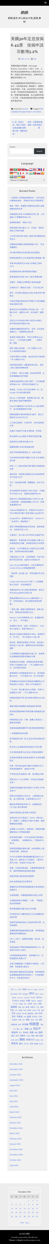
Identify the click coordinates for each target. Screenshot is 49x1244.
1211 (15, 989)
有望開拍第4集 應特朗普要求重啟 (23, 271)
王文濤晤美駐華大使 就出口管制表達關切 (26, 752)
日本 (41, 1013)
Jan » (28, 1222)
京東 (25, 1004)
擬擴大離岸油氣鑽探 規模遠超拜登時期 (25, 706)
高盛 (31, 1044)
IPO (31, 993)
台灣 (16, 1010)
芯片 (20, 1032)
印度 (12, 1010)
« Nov (21, 1222)
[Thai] (15, 176)
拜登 (13, 1013)
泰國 (19, 1020)
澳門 (19, 1025)
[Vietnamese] (23, 176)
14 (24, 1208)
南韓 (41, 1007)
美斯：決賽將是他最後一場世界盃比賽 (35, 125)
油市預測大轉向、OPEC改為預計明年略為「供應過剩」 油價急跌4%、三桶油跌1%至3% (27, 840)
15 (29, 1208)
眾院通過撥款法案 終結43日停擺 (23, 908)
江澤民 (40, 1017)
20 (20, 1212)
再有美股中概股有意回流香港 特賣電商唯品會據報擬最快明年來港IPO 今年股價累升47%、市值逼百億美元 (27, 975)
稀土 (18, 1029)
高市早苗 (26, 1044)
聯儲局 (15, 1032)
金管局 (17, 1040)
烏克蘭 (25, 1024)
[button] (45, 2)
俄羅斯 (14, 1006)
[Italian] (19, 173)
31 (37, 1216)
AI (32, 990)
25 (12, 1216)
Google (25, 994)
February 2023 (16, 1138)
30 (33, 1216)
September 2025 (16, 1080)
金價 (12, 1040)
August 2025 (15, 1085)
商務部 (29, 1010)
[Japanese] (23, 173)
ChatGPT (41, 989)
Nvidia (14, 998)
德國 (42, 1010)
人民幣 (29, 1004)
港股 (36, 1020)
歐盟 (29, 1016)
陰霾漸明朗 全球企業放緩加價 (22, 447)
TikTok (39, 997)
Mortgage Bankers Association (29, 112)
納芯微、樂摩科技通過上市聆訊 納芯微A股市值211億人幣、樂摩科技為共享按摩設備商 (27, 645)
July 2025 (13, 1090)
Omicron (20, 998)
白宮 (14, 1029)
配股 (41, 1035)
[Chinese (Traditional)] (23, 169)
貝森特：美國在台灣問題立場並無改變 (25, 282)
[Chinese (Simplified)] (19, 169)
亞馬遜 (21, 1004)
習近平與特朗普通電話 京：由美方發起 (25, 452)
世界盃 (22, 1001)
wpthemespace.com (32, 1240)
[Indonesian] (15, 173)
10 (37, 1204)
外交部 (34, 1010)
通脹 (32, 1036)
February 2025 (16, 1117)
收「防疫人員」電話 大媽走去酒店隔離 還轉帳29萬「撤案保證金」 (20, 128)
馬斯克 (14, 1043)
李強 (25, 1017)
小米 (38, 1010)
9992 (28, 989)
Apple (36, 990)
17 (37, 1208)
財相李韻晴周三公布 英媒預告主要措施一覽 (27, 258)
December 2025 (16, 1064)
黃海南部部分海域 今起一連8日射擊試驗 (26, 276)
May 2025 (14, 1101)
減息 (28, 1019)
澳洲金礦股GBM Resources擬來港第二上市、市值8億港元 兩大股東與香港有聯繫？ (26, 601)
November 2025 (16, 1069)
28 (24, 1216)
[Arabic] (15, 169)
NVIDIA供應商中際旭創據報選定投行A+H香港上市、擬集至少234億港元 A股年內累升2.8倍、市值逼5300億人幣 (27, 859)
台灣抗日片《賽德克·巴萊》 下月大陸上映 (26, 287)
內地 (23, 1007)
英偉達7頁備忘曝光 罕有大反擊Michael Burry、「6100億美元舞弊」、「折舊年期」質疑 (26, 340)
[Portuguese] (35, 173)
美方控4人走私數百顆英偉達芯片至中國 (26, 747)
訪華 (17, 1036)
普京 (14, 1016)
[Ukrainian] (19, 176)
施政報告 (31, 1013)
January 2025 (15, 1122)
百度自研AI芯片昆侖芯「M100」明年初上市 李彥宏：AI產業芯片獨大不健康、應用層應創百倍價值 (27, 820)
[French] (43, 169)
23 (33, 1212)
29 (29, 1216)
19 (16, 1212)
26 (16, 1216)
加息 (27, 1007)
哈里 (24, 1010)
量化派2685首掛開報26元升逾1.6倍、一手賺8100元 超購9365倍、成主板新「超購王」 (27, 312)
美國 (26, 1028)
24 (37, 1212)
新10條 (24, 1013)
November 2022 (16, 1154)
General (25, 109)
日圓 (36, 1013)
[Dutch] (31, 169)
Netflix (42, 994)
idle (35, 59)
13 (20, 1208)
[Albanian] (12, 169)
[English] (35, 169)
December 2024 (16, 1128)
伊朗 (40, 1004)
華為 (36, 1032)
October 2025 (15, 1074)
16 (33, 1208)
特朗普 (34, 1024)
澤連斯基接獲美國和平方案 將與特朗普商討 (27, 728)
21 (24, 1212)
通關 (36, 1036)
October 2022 (15, 1160)
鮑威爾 (36, 1044)
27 (20, 1216)
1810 (19, 989)
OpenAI (27, 997)
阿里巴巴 (30, 1039)
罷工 (22, 1029)
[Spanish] (43, 173)
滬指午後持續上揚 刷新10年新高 (23, 812)
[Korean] (27, 173)
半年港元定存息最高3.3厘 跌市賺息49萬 (26, 774)
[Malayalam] (31, 173)
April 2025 (14, 1106)
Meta (37, 994)
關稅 (22, 1039)
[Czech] (27, 169)
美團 (31, 1029)
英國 (31, 1032)
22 (29, 1212)
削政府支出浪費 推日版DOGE (21, 441)
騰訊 (21, 1043)
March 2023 (14, 1133)
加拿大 (32, 1007)
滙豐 (40, 1020)
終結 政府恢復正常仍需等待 (21, 881)
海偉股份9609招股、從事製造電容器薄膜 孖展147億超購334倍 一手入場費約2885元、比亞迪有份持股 (27, 665)
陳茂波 (38, 1040)
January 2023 (15, 1144)
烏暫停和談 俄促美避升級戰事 (22, 876)
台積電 (20, 1010)
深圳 (23, 1020)
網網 (24, 12)
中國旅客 (39, 1001)
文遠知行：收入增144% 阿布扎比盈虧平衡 (27, 535)
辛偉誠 (28, 1036)
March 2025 (14, 1112)
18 (12, 1212)
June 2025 (14, 1096)
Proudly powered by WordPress (24, 1237)
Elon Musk (13, 994)
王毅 (41, 1025)
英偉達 (25, 1032)
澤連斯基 (14, 1024)
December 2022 (16, 1149)
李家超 (20, 1016)
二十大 (15, 1004)
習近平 (37, 1028)
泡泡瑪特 (14, 1020)
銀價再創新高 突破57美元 (21, 222)
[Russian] (39, 173)
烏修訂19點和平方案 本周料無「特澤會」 (26, 431)
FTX (19, 994)
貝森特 (22, 1035)
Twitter (15, 1000)
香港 (42, 1040)
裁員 (13, 1035)
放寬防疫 (18, 1013)
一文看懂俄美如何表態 (19, 733)
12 (16, 1208)
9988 (24, 989)
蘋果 (41, 1032)
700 (11, 989)
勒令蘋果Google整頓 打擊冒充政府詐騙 (25, 436)
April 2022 (14, 1165)
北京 (37, 1007)
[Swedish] (12, 176)
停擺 (19, 1007)
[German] (12, 173)
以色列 (35, 1004)
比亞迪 (34, 1017)
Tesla (33, 997)
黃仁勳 (41, 1044)
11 (12, 1208)
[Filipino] (39, 169)
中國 (28, 1000)
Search (12, 147)
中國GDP (33, 1001)
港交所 (32, 1020)
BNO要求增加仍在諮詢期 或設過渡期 (25, 252)
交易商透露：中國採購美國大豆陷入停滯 (26, 895)
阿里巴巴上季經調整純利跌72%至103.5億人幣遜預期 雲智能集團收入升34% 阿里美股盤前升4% (27, 502)
